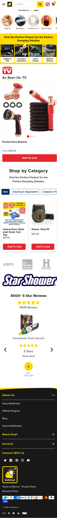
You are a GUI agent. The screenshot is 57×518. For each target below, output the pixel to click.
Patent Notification (12, 426)
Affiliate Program (11, 411)
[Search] (40, 4)
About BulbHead (11, 403)
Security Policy (10, 491)
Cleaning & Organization (25, 191)
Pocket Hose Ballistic (15, 142)
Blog (4, 418)
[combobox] (29, 4)
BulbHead (14, 507)
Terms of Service (11, 486)
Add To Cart (14, 246)
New (5, 191)
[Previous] (5, 349)
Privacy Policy (29, 486)
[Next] (51, 349)
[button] (3, 4)
